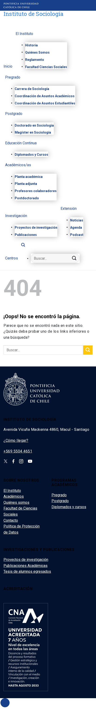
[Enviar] (74, 258)
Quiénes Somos (37, 52)
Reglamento (34, 60)
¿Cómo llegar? (15, 440)
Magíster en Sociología (33, 132)
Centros (11, 258)
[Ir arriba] (5, 702)
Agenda (76, 227)
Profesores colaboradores (36, 191)
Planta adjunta (26, 184)
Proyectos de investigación (36, 227)
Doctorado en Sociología (34, 125)
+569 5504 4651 (17, 451)
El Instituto (24, 34)
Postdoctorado (27, 198)
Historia (31, 45)
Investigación (16, 216)
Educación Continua (21, 143)
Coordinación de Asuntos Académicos (45, 96)
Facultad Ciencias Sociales (46, 67)
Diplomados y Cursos (31, 154)
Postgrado (13, 114)
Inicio (7, 67)
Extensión (69, 209)
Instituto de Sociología (33, 13)
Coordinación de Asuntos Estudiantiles (45, 103)
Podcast (76, 235)
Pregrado (12, 77)
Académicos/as (18, 165)
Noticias (76, 220)
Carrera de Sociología (32, 89)
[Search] (23, 246)
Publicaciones (26, 235)
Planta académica (29, 177)
